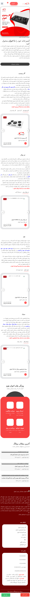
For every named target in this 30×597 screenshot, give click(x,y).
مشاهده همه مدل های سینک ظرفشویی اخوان (19, 338)
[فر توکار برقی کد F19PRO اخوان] (15, 212)
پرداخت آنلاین (23, 542)
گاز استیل (12, 87)
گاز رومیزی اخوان (22, 527)
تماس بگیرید (24, 594)
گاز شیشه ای (7, 87)
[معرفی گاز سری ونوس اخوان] (15, 466)
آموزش (13, 3)
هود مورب (5, 248)
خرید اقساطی (23, 544)
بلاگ (25, 539)
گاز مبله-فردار (13, 110)
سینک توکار (14, 324)
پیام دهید (5, 595)
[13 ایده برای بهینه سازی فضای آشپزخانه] (15, 454)
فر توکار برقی (26, 192)
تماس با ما (23, 537)
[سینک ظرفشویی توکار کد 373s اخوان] (15, 361)
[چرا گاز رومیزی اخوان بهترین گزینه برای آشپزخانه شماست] (15, 478)
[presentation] (27, 130)
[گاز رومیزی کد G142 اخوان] (15, 130)
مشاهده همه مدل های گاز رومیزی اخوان (21, 106)
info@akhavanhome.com (20, 570)
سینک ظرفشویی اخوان (21, 529)
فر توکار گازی (18, 192)
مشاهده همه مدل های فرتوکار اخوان (22, 188)
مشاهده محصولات (15, 64)
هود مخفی (26, 269)
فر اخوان (24, 534)
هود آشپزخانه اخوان (21, 532)
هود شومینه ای (19, 269)
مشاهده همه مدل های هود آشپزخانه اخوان (20, 266)
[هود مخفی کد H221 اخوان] (15, 289)
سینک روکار (8, 324)
